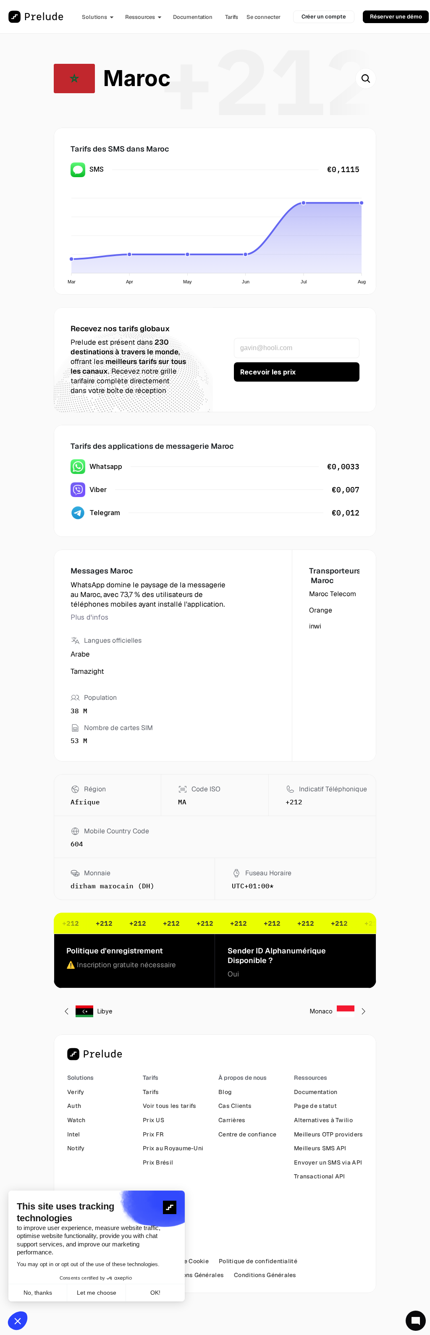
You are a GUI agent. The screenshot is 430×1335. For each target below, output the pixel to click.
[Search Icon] (365, 78)
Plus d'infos (89, 617)
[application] (217, 236)
